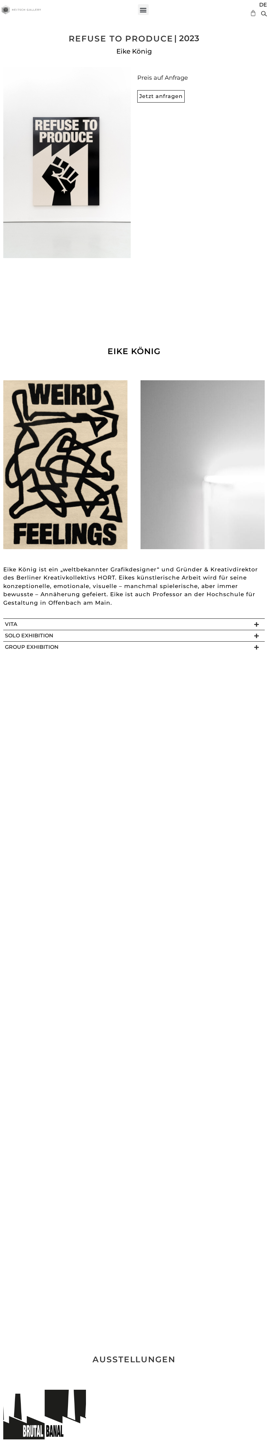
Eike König (134, 51)
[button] (143, 9)
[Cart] (251, 13)
